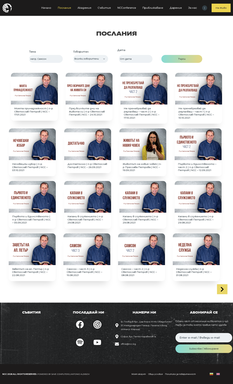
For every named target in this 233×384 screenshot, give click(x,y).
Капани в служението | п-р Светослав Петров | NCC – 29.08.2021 (85, 219)
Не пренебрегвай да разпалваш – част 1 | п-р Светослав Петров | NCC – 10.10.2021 (196, 113)
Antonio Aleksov (80, 374)
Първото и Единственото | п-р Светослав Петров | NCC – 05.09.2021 (31, 219)
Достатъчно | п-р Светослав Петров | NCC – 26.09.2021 (87, 165)
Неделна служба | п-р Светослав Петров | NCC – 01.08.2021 (194, 272)
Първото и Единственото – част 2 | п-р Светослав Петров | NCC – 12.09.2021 (197, 167)
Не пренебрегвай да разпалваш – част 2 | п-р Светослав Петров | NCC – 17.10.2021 (141, 113)
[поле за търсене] (46, 59)
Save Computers (60, 374)
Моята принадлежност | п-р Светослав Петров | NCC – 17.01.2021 (33, 111)
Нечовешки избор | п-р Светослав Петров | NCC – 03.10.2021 (30, 167)
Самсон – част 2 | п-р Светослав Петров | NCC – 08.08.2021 (139, 272)
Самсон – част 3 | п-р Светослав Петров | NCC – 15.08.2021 (84, 272)
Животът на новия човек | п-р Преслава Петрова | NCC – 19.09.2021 (142, 167)
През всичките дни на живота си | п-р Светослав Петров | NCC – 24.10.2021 (87, 111)
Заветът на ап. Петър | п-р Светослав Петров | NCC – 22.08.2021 (30, 272)
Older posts (222, 289)
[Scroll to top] (226, 376)
